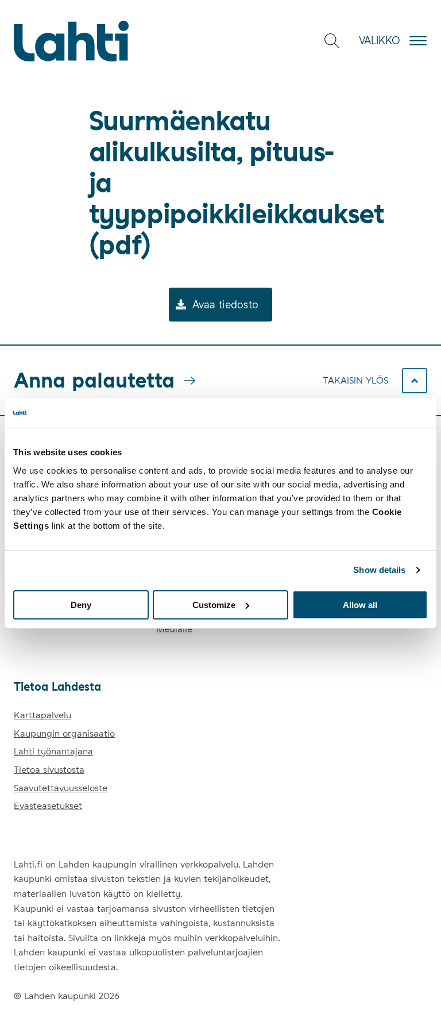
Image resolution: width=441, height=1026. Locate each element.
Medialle (174, 629)
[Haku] (332, 41)
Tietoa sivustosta (49, 769)
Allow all (360, 604)
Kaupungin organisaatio (64, 733)
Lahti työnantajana (53, 751)
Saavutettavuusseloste (60, 788)
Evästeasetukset (48, 805)
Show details (379, 570)
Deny (81, 604)
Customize (213, 604)
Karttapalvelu (42, 715)
